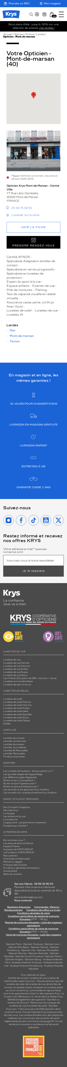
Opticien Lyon (52, 944)
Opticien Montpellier (48, 950)
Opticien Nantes (40, 947)
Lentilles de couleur (13, 744)
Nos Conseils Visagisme (16, 807)
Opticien (19, 34)
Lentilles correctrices (14, 741)
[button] (52, 14)
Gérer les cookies (12, 874)
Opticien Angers (14, 959)
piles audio (18, 981)
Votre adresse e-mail (25, 550)
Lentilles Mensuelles (14, 753)
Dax (13, 330)
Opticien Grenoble (38, 953)
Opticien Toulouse (33, 944)
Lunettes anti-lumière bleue (18, 681)
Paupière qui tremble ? (15, 826)
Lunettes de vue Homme (16, 666)
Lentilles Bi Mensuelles (15, 750)
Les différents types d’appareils (20, 777)
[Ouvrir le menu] (61, 14)
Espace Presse (11, 846)
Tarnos (15, 341)
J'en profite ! (46, 28)
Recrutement (10, 855)
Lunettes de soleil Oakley (16, 720)
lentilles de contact (18, 978)
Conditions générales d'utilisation (21, 868)
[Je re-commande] (44, 14)
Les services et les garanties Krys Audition (26, 789)
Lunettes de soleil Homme (17, 705)
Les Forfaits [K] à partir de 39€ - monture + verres (30, 678)
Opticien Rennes (18, 953)
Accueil (7, 34)
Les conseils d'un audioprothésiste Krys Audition (30, 792)
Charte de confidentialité (16, 858)
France (30, 34)
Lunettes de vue (12, 659)
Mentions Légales (12, 862)
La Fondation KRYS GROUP (18, 852)
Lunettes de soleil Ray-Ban (17, 714)
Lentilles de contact (13, 738)
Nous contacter (23, 900)
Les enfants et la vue (14, 816)
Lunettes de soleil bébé (15, 711)
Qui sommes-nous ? (14, 840)
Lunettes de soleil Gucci (16, 717)
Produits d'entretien (14, 756)
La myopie (8, 813)
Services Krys (10, 810)
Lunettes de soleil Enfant (16, 708)
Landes (40, 34)
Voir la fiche (33, 227)
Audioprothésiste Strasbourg (26, 965)
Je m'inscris (33, 571)
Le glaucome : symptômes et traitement (24, 822)
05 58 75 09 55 (21, 208)
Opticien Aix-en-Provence (29, 956)
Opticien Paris (13, 944)
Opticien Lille (28, 950)
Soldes (7, 723)
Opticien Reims (53, 956)
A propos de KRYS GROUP (18, 849)
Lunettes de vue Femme (16, 663)
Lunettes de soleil (12, 699)
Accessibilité (10, 871)
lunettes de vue (38, 978)
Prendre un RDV (19, 3)
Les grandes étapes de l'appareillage (22, 774)
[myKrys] (37, 14)
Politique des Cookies (15, 865)
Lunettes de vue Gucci (15, 675)
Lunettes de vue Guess (15, 672)
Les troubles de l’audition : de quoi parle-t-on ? (28, 771)
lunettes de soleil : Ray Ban (43, 1005)
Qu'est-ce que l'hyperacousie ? (19, 783)
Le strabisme (10, 819)
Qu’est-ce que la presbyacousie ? (21, 786)
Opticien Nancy (33, 959)
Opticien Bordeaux (19, 947)
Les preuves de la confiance (18, 843)
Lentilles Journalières (14, 747)
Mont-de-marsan (22, 336)
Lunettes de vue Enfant (15, 669)
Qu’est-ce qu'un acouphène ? (19, 780)
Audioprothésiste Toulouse (26, 962)
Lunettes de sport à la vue (17, 684)
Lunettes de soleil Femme (17, 702)
